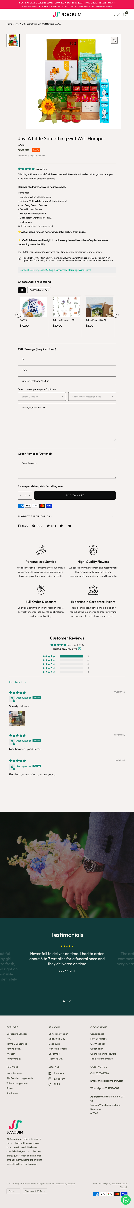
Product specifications (35, 516)
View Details (33, 319)
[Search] (113, 14)
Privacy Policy (14, 1058)
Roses (10, 1088)
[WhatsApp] (62, 526)
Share (25, 526)
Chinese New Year (58, 1033)
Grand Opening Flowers (103, 1053)
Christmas (54, 1053)
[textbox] (39, 396)
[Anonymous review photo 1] (17, 718)
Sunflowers (12, 1093)
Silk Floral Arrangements (20, 1078)
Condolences (97, 1033)
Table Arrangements (101, 1058)
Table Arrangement (17, 1083)
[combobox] (42, 396)
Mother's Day (56, 1058)
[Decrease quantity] (28, 313)
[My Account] (118, 14)
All (22, 290)
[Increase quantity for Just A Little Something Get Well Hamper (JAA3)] (29, 495)
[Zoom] (114, 40)
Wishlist (11, 1053)
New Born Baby (98, 1038)
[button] (26, 169)
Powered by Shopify (65, 1183)
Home (9, 23)
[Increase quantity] (37, 313)
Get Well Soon (97, 1043)
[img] (17, 692)
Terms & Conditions (17, 1043)
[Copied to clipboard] (70, 526)
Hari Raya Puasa (58, 1048)
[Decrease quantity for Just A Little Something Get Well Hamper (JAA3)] (20, 495)
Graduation (96, 1048)
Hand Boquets (14, 1073)
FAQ (9, 1038)
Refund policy (14, 1048)
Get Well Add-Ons (39, 290)
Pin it (53, 526)
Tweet (39, 526)
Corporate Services (17, 1033)
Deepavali (54, 1043)
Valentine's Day (57, 1038)
